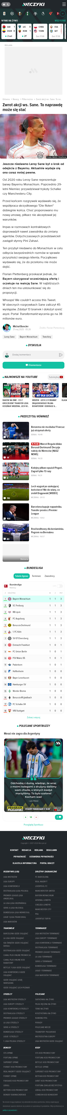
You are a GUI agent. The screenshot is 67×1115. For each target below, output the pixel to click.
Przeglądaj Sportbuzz (33, 824)
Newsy (16, 99)
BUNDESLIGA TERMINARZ (45, 966)
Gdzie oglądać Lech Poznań (16, 987)
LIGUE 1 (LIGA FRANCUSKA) (14, 917)
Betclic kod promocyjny (47, 1062)
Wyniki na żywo (9, 20)
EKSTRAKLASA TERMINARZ (46, 947)
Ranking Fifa (41, 1018)
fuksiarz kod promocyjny (16, 1080)
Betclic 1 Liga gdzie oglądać (16, 967)
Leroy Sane (9, 336)
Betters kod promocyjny (15, 1090)
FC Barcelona (41, 877)
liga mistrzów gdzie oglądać (49, 1041)
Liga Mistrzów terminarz (47, 933)
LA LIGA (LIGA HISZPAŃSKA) (14, 903)
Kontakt (14, 850)
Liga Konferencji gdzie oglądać (14, 974)
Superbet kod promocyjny (48, 1071)
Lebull (6, 1085)
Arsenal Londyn (43, 900)
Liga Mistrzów (10, 877)
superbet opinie (10, 1062)
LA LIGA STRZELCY (11, 1022)
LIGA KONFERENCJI (11, 886)
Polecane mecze (43, 1027)
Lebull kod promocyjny (46, 1090)
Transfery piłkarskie (45, 1032)
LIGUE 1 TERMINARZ (43, 970)
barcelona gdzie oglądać (15, 933)
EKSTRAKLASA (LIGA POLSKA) (15, 890)
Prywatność (20, 856)
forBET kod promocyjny (15, 1067)
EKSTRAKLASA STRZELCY (14, 1013)
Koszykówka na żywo (45, 1013)
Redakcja (26, 850)
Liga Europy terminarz (46, 938)
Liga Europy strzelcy (13, 1004)
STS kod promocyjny (45, 1053)
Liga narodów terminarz (47, 975)
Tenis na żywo (42, 1008)
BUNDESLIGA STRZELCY (13, 1032)
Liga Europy (9, 881)
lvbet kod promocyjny (46, 1080)
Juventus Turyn (42, 918)
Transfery (47, 336)
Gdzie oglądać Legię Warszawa (12, 981)
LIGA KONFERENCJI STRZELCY (16, 1008)
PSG (36, 914)
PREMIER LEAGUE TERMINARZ (47, 952)
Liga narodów (10, 921)
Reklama (39, 850)
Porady (38, 1022)
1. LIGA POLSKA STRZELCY (14, 1041)
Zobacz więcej (33, 717)
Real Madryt (41, 881)
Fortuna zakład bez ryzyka (48, 1085)
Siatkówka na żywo (44, 999)
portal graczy (47, 863)
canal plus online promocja (17, 955)
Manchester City (43, 909)
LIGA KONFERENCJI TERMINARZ (48, 942)
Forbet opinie (9, 1076)
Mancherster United (45, 890)
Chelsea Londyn (42, 904)
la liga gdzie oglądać (13, 938)
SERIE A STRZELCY (11, 1027)
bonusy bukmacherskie (14, 1094)
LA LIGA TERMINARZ (43, 956)
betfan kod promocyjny (47, 1076)
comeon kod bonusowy (46, 1094)
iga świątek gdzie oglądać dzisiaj (16, 944)
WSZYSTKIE (60, 20)
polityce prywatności (10, 1110)
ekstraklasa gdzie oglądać (16, 950)
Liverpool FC (41, 886)
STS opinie (8, 1053)
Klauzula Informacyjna (25, 863)
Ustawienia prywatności (41, 856)
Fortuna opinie (10, 1057)
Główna (6, 99)
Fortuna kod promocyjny (47, 1057)
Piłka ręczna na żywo (45, 1004)
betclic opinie (41, 1067)
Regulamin (51, 850)
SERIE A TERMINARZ (43, 961)
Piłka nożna (27, 99)
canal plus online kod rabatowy (14, 961)
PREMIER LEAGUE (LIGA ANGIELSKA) (13, 897)
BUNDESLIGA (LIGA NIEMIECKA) (16, 912)
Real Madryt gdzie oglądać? (17, 1071)
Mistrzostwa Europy (45, 1036)
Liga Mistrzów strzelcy (14, 999)
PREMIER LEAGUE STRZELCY (15, 1018)
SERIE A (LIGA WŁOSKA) (13, 907)
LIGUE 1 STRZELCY (11, 1036)
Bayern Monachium (28, 336)
